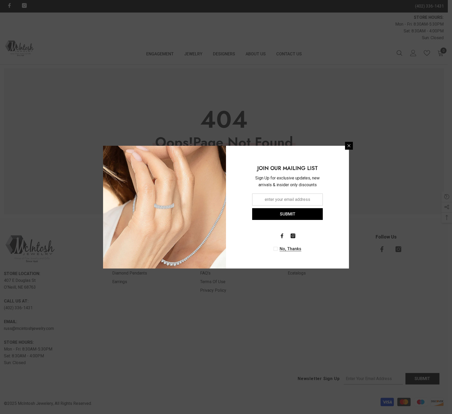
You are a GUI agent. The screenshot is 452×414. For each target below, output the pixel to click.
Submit (287, 213)
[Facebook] (281, 235)
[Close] (349, 146)
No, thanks (290, 248)
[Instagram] (292, 235)
